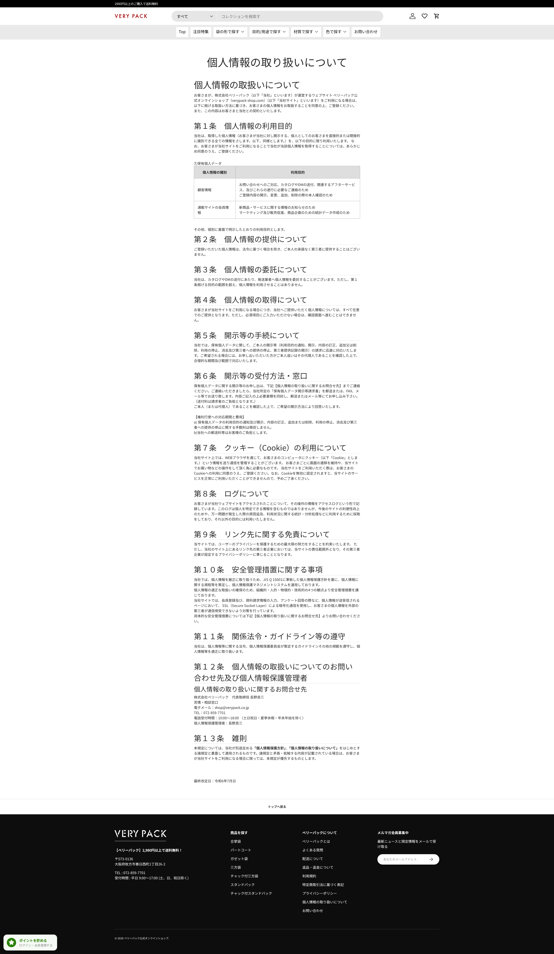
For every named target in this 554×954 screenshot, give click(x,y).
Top (182, 31)
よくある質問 (312, 849)
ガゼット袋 (239, 858)
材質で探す (303, 31)
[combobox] (277, 16)
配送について (312, 858)
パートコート (240, 849)
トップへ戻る (277, 806)
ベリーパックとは (316, 841)
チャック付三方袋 (244, 875)
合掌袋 (235, 841)
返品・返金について (317, 867)
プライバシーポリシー (319, 893)
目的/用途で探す (266, 31)
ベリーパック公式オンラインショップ (146, 938)
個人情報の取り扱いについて (324, 901)
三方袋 (235, 867)
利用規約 (309, 875)
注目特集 (201, 31)
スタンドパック (242, 884)
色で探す (333, 31)
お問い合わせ (366, 31)
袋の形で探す (227, 31)
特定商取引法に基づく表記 (323, 884)
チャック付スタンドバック (251, 893)
